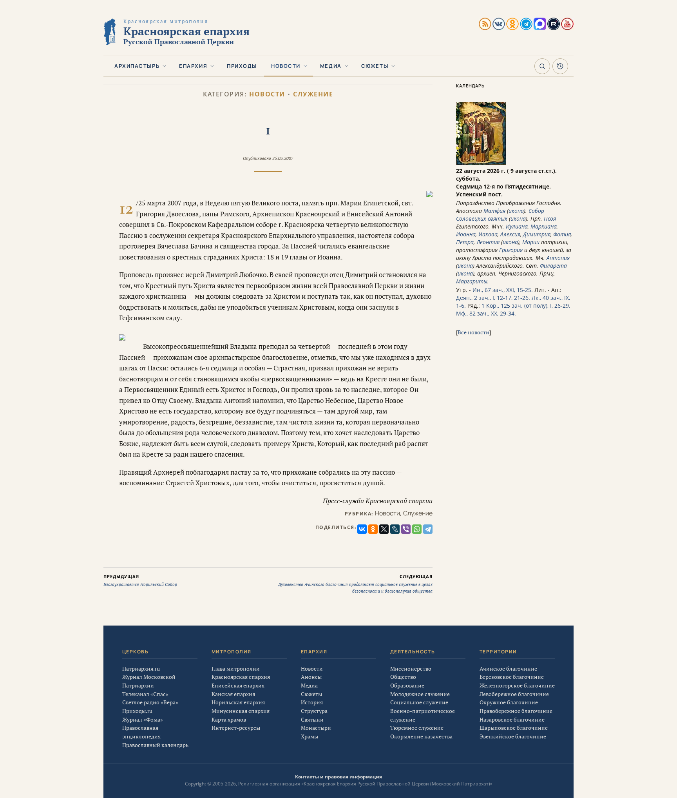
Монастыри (316, 727)
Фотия (562, 234)
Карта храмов (229, 719)
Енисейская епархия (238, 685)
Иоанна (466, 234)
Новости (285, 65)
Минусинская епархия (241, 711)
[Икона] (481, 163)
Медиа (331, 65)
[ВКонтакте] (362, 529)
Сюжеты (374, 65)
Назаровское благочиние (512, 719)
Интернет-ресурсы (236, 727)
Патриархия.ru (141, 668)
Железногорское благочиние (517, 685)
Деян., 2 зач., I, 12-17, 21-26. (493, 297)
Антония (558, 257)
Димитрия (536, 234)
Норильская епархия (238, 702)
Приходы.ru (137, 711)
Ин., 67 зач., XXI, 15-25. (502, 290)
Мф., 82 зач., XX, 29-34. (486, 313)
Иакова (488, 234)
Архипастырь (136, 65)
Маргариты (471, 281)
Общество (403, 676)
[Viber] (406, 529)
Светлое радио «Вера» (150, 702)
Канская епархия (233, 694)
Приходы (242, 65)
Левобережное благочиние (514, 694)
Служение (313, 94)
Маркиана (543, 226)
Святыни (312, 719)
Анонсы (311, 676)
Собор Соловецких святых (500, 214)
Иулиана (517, 226)
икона (516, 210)
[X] (384, 529)
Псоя (550, 218)
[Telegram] (428, 529)
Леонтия (488, 242)
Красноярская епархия (241, 676)
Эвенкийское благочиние (513, 736)
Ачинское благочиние (508, 668)
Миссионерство (410, 668)
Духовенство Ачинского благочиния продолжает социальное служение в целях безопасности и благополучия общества (355, 583)
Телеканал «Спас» (145, 694)
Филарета (553, 265)
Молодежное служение (420, 694)
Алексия (510, 234)
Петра (465, 242)
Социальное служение (419, 702)
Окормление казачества (421, 736)
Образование (407, 685)
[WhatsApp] (417, 529)
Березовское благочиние (512, 676)
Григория (511, 250)
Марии (530, 242)
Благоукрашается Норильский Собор (140, 580)
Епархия (193, 65)
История (312, 702)
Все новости (473, 332)
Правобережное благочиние (516, 711)
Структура (314, 711)
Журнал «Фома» (142, 719)
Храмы (309, 736)
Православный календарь (155, 745)
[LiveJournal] (395, 529)
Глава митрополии (236, 668)
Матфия (494, 210)
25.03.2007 (282, 158)
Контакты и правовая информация (338, 776)
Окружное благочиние (509, 702)
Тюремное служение (416, 727)
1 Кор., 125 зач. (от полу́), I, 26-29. (526, 305)
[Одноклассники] (373, 529)
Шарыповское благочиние (514, 727)
